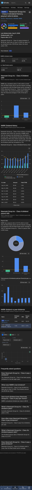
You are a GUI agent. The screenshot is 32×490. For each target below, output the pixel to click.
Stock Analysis (5, 7)
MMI (10, 50)
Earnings (26, 7)
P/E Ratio (13, 7)
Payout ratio (6, 340)
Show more (16, 205)
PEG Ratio (20, 7)
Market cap (6, 344)
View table (24, 98)
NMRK (4, 12)
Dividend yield (17, 340)
